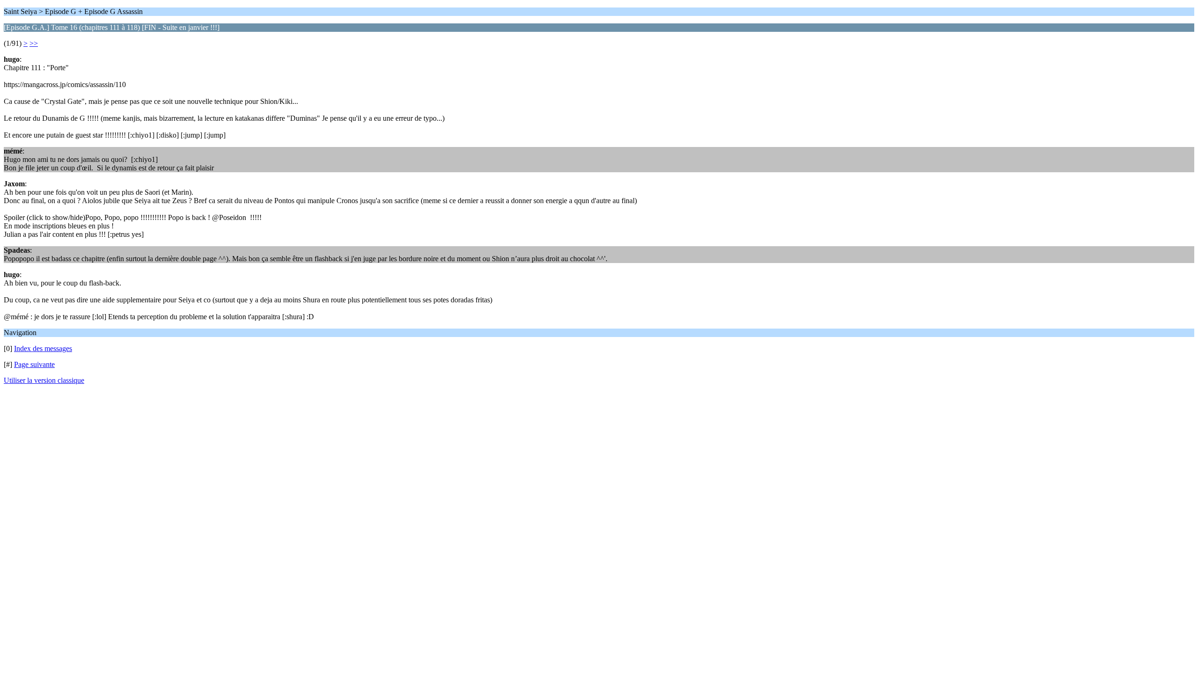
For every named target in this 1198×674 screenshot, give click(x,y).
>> (33, 43)
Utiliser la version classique (44, 380)
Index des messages (43, 348)
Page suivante (34, 364)
